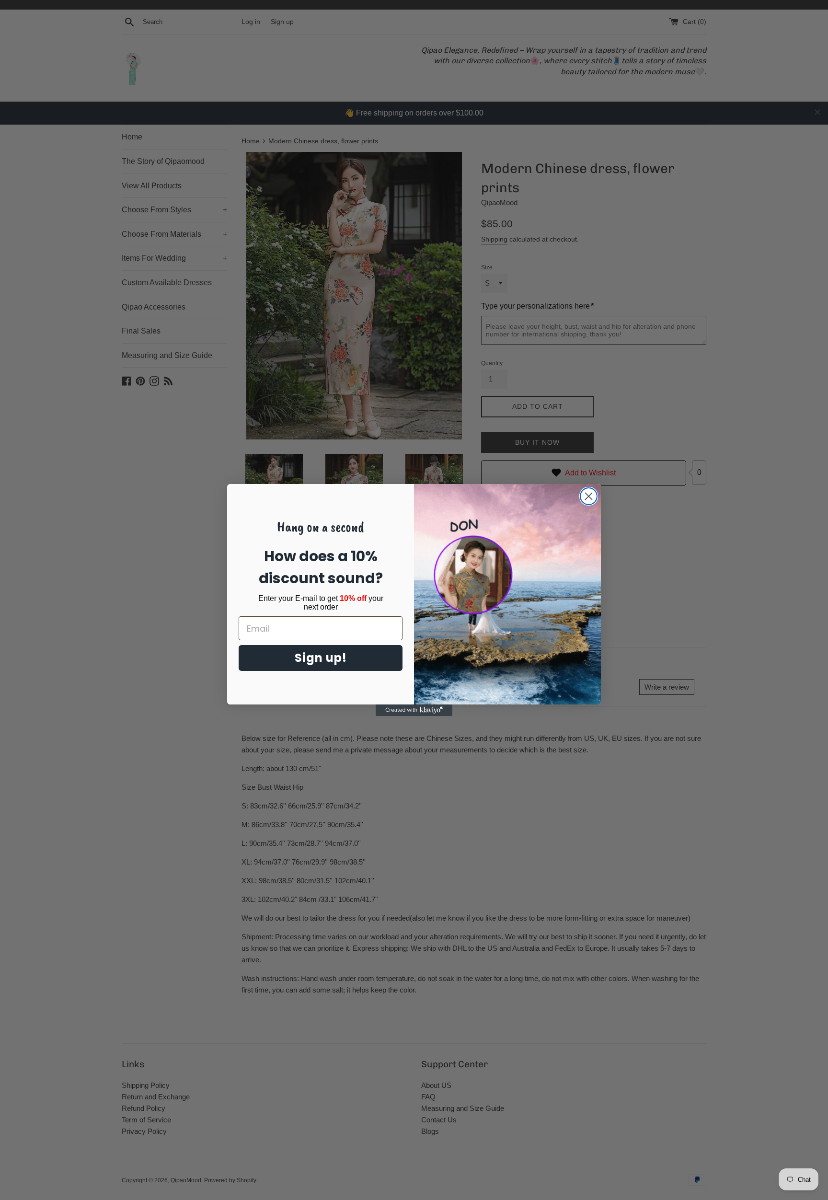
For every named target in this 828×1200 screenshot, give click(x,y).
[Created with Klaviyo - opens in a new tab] (414, 710)
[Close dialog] (588, 496)
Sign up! (321, 658)
